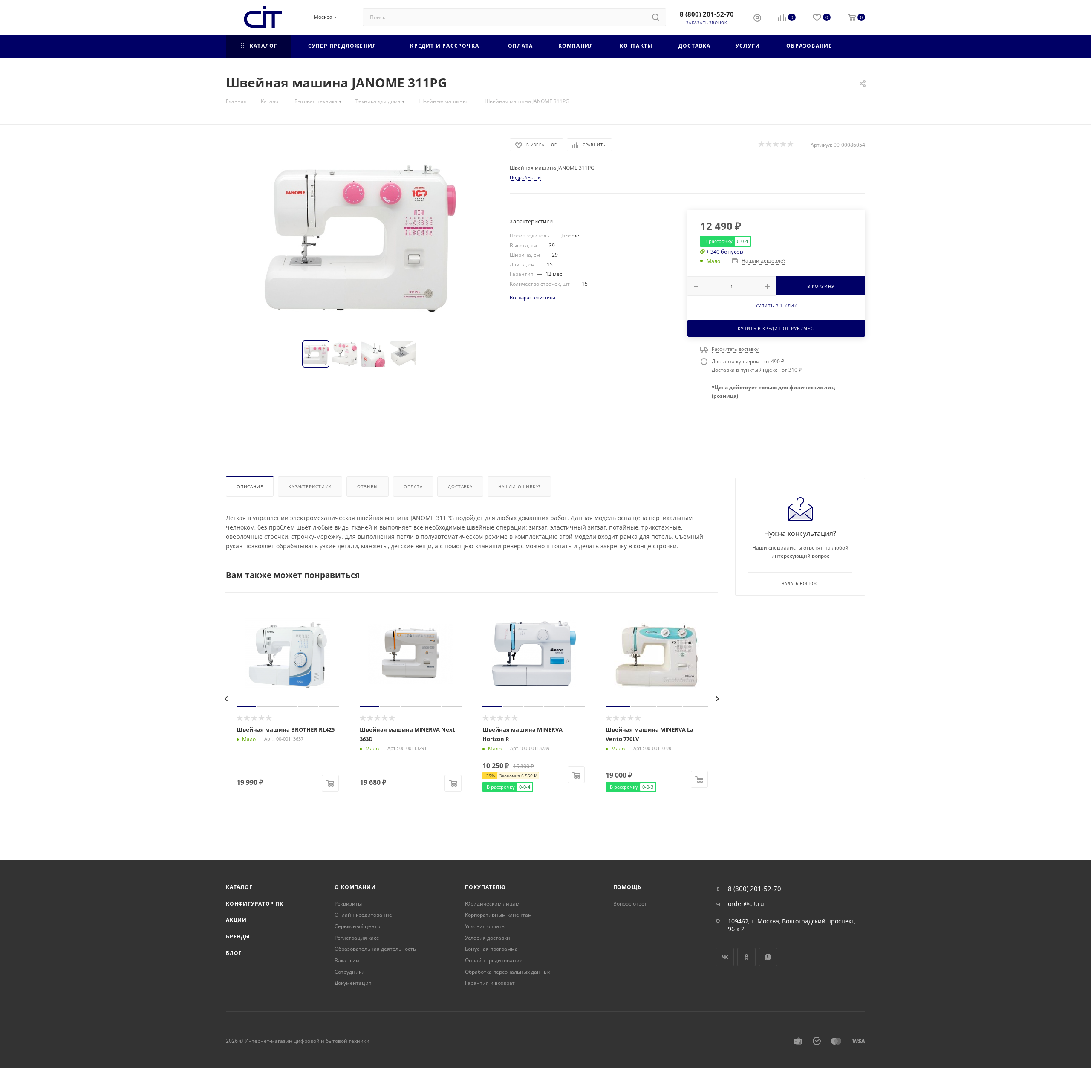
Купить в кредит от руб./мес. (776, 328)
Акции (236, 919)
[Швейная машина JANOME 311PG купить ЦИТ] (360, 234)
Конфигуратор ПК (254, 903)
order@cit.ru (746, 904)
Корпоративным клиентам (498, 914)
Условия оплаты (485, 926)
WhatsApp (768, 957)
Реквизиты (348, 903)
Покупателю (485, 887)
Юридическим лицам (492, 903)
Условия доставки (487, 937)
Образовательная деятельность (375, 948)
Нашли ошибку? (519, 486)
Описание (250, 486)
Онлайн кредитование (363, 914)
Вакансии (347, 960)
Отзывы (367, 486)
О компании (355, 887)
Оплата (413, 486)
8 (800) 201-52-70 (707, 14)
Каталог (239, 887)
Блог (234, 953)
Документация (353, 983)
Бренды (238, 936)
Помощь (627, 887)
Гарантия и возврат (490, 983)
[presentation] (226, 698)
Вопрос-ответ (630, 903)
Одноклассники (746, 957)
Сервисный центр (357, 926)
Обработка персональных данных (507, 971)
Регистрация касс (357, 937)
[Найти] (655, 17)
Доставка (460, 486)
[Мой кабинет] (757, 19)
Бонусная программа (491, 948)
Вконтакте (725, 957)
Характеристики (310, 486)
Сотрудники (350, 971)
